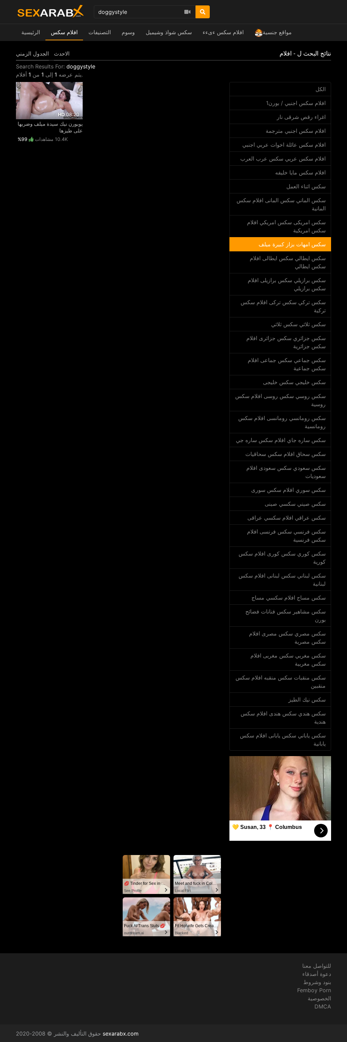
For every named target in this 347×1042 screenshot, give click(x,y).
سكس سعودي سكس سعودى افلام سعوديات (286, 471)
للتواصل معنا (316, 965)
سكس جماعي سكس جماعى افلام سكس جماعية (287, 364)
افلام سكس (64, 32)
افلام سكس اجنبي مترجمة (296, 130)
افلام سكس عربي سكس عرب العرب (283, 158)
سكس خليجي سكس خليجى (294, 382)
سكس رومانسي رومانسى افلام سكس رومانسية (282, 422)
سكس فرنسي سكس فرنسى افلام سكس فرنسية (286, 535)
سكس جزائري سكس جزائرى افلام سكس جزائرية (286, 342)
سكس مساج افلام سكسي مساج (288, 597)
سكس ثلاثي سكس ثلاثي (298, 324)
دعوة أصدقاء (316, 974)
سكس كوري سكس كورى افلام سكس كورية (282, 557)
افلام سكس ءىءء (223, 32)
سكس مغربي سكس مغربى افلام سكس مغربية (288, 659)
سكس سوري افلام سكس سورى (288, 489)
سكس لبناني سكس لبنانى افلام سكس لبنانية (282, 579)
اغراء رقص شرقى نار (301, 116)
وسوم (128, 32)
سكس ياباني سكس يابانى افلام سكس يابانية (283, 739)
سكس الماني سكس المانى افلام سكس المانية (281, 204)
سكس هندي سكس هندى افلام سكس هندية (283, 717)
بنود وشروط (317, 982)
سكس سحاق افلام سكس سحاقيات (285, 454)
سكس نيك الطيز (307, 699)
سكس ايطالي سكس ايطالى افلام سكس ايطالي (288, 262)
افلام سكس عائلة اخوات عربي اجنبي (284, 144)
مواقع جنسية (277, 32)
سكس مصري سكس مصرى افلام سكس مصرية (287, 637)
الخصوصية (319, 998)
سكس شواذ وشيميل (169, 32)
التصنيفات (99, 32)
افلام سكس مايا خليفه (300, 172)
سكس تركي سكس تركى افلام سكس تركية (283, 306)
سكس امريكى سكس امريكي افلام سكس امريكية (286, 226)
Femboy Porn (314, 990)
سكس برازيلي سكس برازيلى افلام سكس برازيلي (287, 284)
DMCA (322, 1006)
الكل (320, 89)
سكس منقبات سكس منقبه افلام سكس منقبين (281, 681)
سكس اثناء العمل (306, 186)
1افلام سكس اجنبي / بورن (296, 103)
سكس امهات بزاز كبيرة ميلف (292, 244)
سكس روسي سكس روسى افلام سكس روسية (280, 400)
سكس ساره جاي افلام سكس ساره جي (281, 440)
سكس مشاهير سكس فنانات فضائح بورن (285, 615)
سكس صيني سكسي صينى (295, 503)
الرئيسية (30, 32)
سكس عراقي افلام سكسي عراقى (286, 517)
